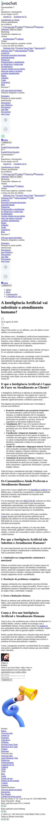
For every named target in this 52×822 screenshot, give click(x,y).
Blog (3, 85)
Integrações (39, 48)
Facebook (5, 738)
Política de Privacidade (10, 781)
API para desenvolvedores (11, 790)
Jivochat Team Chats (24, 48)
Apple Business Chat (9, 758)
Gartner (4, 516)
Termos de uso (7, 778)
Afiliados (4, 78)
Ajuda (3, 80)
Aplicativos (5, 82)
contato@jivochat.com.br (11, 796)
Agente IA (7, 17)
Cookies (4, 783)
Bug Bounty (6, 794)
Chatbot (20, 27)
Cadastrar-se (6, 680)
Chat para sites (9, 27)
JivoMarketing (9, 39)
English (4, 147)
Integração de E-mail (9, 747)
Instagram (39, 27)
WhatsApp (29, 27)
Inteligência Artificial (39, 490)
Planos (3, 75)
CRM (31, 51)
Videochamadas (20, 51)
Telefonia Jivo (8, 48)
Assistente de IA (20, 17)
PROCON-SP (29, 501)
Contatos (4, 785)
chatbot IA (43, 626)
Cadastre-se (6, 142)
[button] (26, 7)
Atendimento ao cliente (10, 20)
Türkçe (10, 147)
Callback (20, 39)
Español (16, 147)
